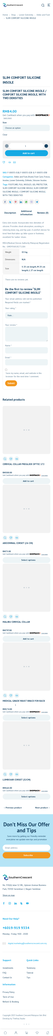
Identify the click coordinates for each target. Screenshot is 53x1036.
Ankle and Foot (43, 14)
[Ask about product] (14, 162)
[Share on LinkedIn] (21, 201)
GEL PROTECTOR (39, 184)
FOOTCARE (13, 184)
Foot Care (38, 176)
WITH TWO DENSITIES (13, 195)
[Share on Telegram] (36, 201)
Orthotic (28, 180)
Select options (28, 560)
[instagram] (9, 903)
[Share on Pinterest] (15, 201)
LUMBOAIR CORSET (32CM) (16, 779)
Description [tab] (10, 212)
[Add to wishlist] (4, 162)
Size (5, 122)
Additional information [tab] (26, 213)
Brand (30, 176)
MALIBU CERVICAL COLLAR (16, 621)
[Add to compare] (10, 162)
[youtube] (27, 903)
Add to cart (29, 153)
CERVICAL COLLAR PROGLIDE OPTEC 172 (23, 464)
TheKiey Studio (19, 1018)
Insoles (6, 180)
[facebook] (3, 903)
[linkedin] (15, 903)
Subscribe (28, 855)
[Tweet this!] (10, 201)
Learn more (8, 118)
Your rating (10, 308)
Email (8, 357)
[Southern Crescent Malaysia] (13, 5)
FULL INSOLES (25, 184)
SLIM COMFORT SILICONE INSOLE (18, 188)
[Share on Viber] (31, 201)
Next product (41, 807)
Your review (11, 325)
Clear (5, 134)
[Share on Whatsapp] (26, 201)
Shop (13, 14)
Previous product (14, 807)
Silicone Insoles (40, 180)
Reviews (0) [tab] (42, 212)
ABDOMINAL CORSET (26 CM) (18, 543)
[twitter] (21, 903)
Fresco (47, 176)
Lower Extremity (26, 14)
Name (8, 345)
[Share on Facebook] (5, 201)
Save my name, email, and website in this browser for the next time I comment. (24, 375)
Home (5, 14)
